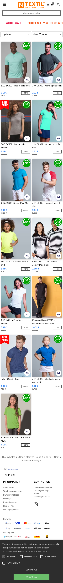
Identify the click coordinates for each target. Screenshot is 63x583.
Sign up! (10, 474)
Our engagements (11, 510)
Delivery (6, 499)
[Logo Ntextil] (31, 4)
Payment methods (11, 495)
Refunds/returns (10, 502)
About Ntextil (8, 487)
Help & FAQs (8, 506)
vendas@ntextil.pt (42, 497)
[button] (48, 4)
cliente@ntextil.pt (41, 490)
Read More (42, 551)
